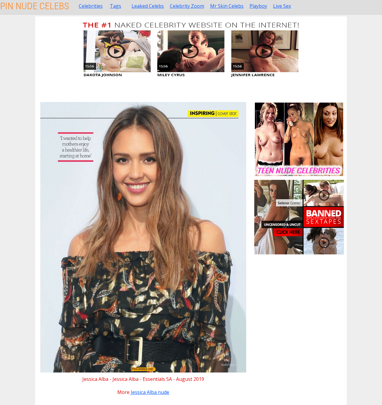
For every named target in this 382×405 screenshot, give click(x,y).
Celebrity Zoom (187, 6)
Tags (115, 6)
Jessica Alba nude (150, 392)
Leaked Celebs (148, 6)
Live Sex (282, 6)
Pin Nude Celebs (34, 6)
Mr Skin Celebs (227, 6)
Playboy (258, 6)
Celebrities (91, 6)
